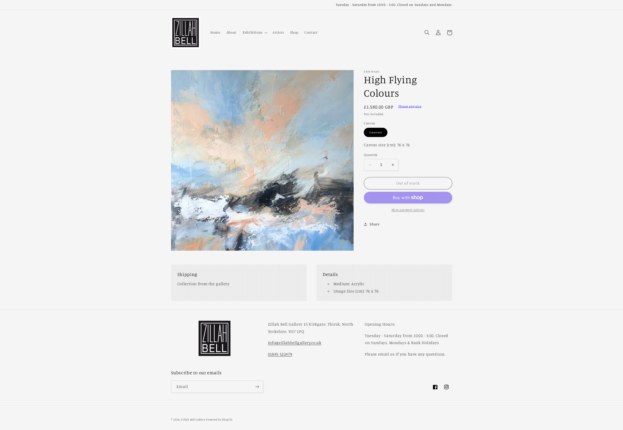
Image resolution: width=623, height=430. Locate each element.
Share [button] (374, 224)
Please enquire (409, 106)
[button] (254, 32)
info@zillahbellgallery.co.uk (294, 342)
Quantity (370, 155)
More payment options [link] (408, 209)
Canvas (378, 133)
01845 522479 (280, 354)
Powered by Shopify (219, 419)
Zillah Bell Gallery (193, 419)
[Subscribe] (257, 387)
